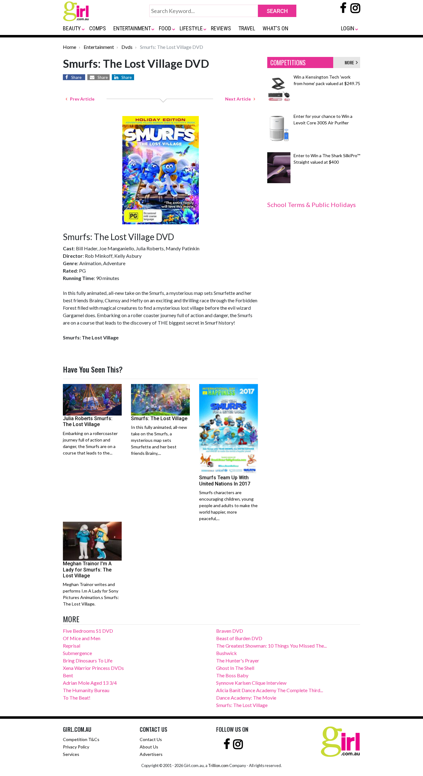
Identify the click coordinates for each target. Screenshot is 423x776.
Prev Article (80, 98)
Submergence (77, 653)
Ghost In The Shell (235, 668)
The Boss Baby (232, 675)
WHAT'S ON (275, 28)
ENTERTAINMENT (132, 28)
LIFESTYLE (191, 28)
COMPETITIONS (288, 62)
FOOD (165, 28)
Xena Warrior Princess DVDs (93, 668)
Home (69, 47)
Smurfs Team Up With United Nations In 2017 (224, 480)
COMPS (97, 28)
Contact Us (151, 739)
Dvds (127, 47)
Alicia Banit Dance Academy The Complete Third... (269, 690)
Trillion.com (218, 765)
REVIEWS (221, 28)
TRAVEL (246, 28)
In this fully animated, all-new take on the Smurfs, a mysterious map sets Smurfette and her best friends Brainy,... (159, 440)
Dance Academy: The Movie (246, 698)
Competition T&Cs (81, 739)
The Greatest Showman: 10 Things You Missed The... (271, 646)
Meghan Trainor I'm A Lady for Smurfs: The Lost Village (87, 569)
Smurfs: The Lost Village (159, 418)
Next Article (239, 98)
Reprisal (71, 646)
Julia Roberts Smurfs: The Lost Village (87, 421)
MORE (350, 62)
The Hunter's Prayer (237, 660)
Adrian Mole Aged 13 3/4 (90, 683)
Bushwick (226, 653)
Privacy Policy (76, 746)
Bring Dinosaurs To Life (87, 660)
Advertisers (151, 754)
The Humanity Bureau (86, 690)
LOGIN (347, 28)
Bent (68, 675)
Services (71, 754)
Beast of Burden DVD (239, 638)
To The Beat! (76, 698)
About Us (149, 746)
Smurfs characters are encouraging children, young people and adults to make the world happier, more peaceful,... (228, 505)
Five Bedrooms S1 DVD (88, 631)
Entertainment (99, 47)
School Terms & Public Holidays (311, 204)
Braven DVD (229, 631)
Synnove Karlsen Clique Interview (251, 683)
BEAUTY (72, 28)
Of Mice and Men (81, 638)
